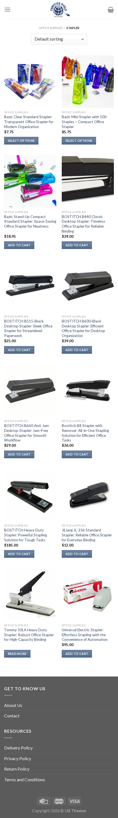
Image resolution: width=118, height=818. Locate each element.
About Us (13, 705)
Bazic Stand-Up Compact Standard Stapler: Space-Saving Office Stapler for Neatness (30, 221)
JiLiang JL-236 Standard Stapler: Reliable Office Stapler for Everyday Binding (87, 535)
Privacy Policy (17, 758)
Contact (11, 715)
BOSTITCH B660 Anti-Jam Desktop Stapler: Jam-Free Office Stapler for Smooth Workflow (26, 432)
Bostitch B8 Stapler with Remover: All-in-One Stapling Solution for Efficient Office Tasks (85, 432)
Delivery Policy (18, 747)
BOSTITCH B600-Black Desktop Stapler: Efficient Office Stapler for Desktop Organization (83, 328)
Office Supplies (51, 28)
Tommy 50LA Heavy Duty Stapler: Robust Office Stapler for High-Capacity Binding (29, 635)
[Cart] (111, 10)
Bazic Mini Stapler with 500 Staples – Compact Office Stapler (84, 122)
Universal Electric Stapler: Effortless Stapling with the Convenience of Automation (85, 635)
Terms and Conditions (24, 779)
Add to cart (19, 245)
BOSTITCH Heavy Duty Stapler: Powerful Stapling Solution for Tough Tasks (25, 535)
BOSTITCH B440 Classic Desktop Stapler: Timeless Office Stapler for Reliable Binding (83, 223)
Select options (21, 140)
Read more (17, 653)
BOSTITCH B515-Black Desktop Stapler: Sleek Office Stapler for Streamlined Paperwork (28, 328)
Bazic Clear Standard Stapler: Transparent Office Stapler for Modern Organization (29, 122)
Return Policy (16, 768)
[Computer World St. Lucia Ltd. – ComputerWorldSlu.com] (59, 9)
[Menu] (7, 9)
